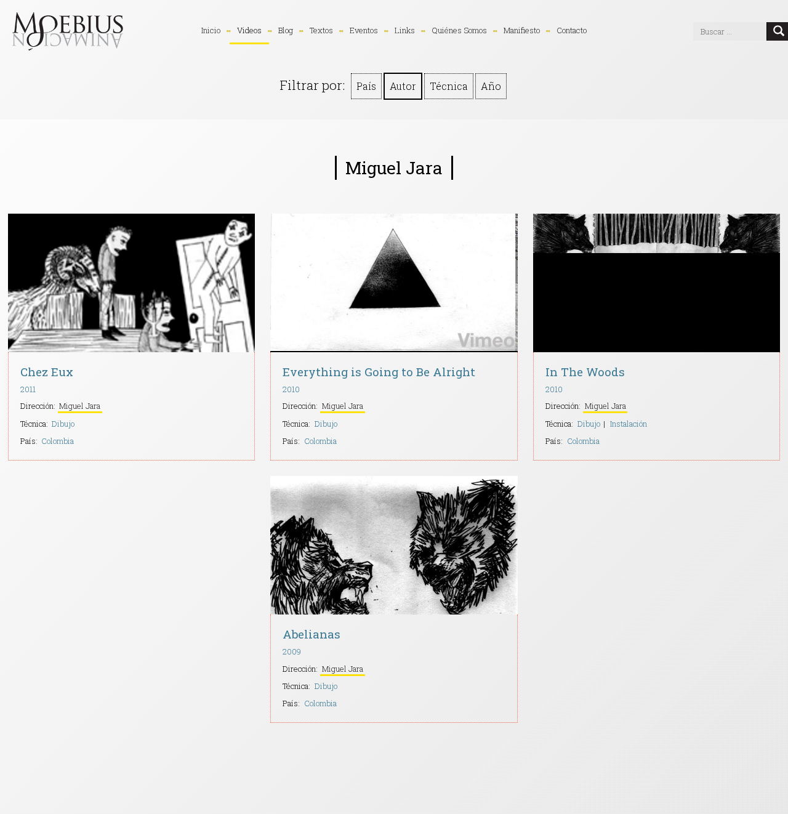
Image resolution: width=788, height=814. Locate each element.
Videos (249, 30)
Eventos (364, 30)
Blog (285, 30)
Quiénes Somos (459, 30)
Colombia (57, 440)
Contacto (572, 30)
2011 (28, 389)
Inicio (210, 30)
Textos (321, 30)
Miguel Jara (79, 405)
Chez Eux (46, 371)
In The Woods (585, 371)
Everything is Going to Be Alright (379, 371)
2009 (292, 651)
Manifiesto (522, 30)
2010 (291, 389)
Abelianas (311, 634)
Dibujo (63, 423)
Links (405, 30)
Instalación (628, 423)
